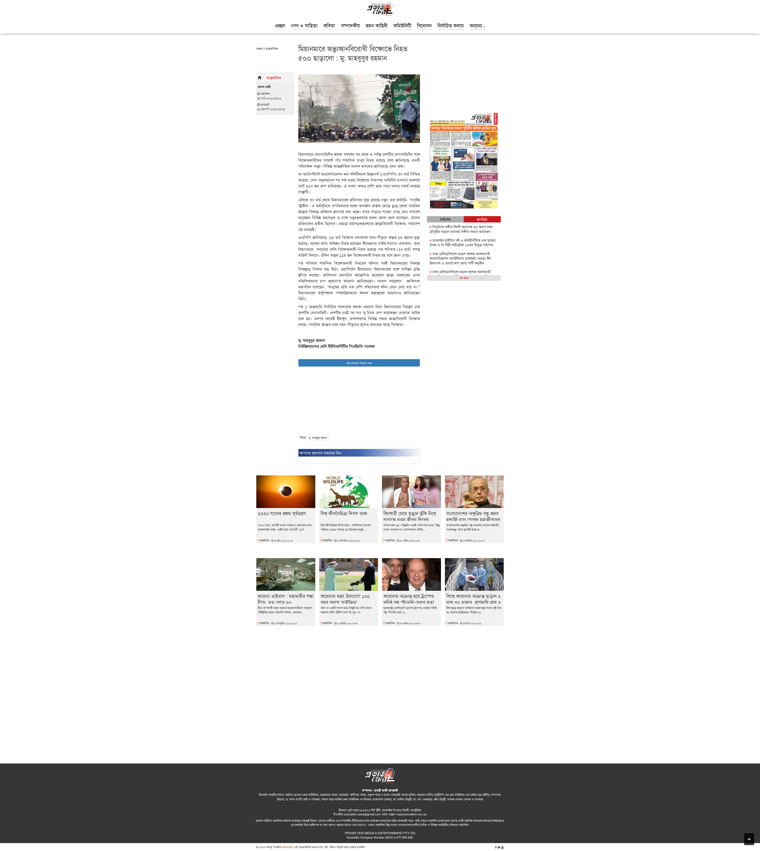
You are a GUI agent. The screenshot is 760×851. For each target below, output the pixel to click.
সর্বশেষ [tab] (445, 219)
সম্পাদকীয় (350, 25)
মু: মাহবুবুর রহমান (318, 438)
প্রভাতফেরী (286, 847)
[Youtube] (502, 847)
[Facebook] (496, 847)
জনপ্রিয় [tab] (482, 219)
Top (749, 839)
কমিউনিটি (402, 25)
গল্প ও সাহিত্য (304, 25)
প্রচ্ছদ (280, 25)
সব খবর (463, 278)
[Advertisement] (275, 179)
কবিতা (329, 25)
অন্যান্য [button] (476, 25)
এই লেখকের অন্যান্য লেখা (359, 363)
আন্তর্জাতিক (271, 48)
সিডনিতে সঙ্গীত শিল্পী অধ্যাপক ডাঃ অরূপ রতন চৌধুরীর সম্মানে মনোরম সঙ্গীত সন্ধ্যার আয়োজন (461, 229)
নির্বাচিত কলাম (451, 25)
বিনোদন (424, 25)
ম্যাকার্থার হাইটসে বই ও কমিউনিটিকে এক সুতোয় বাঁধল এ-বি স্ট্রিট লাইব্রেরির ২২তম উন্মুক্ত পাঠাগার (462, 242)
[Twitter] (499, 847)
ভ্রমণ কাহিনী (377, 25)
